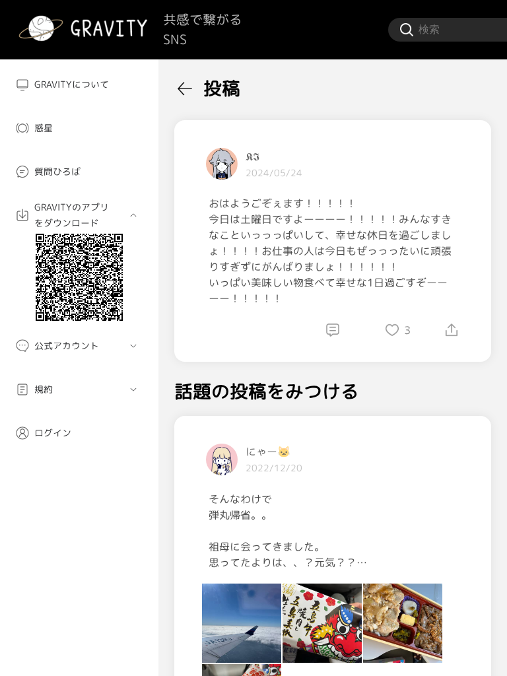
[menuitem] (79, 84)
